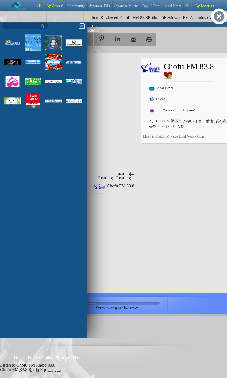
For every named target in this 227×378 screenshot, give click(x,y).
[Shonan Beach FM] (12, 42)
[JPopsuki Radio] (74, 62)
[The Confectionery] (53, 62)
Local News (172, 6)
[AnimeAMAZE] (53, 81)
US (81, 26)
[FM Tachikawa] (74, 100)
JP (39, 6)
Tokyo (26, 17)
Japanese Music (126, 6)
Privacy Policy (40, 358)
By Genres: (54, 6)
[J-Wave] (33, 62)
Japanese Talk (99, 6)
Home (20, 358)
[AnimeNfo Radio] (53, 42)
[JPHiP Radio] (12, 81)
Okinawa (74, 17)
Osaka (39, 17)
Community (76, 6)
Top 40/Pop (150, 6)
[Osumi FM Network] (12, 100)
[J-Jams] (74, 42)
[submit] (43, 26)
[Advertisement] (94, 93)
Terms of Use (68, 358)
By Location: (205, 6)
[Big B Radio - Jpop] (12, 62)
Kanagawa (56, 17)
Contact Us (23, 362)
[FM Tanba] (74, 81)
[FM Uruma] (33, 81)
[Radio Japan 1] (33, 100)
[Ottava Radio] (33, 42)
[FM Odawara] (53, 100)
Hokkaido (9, 17)
